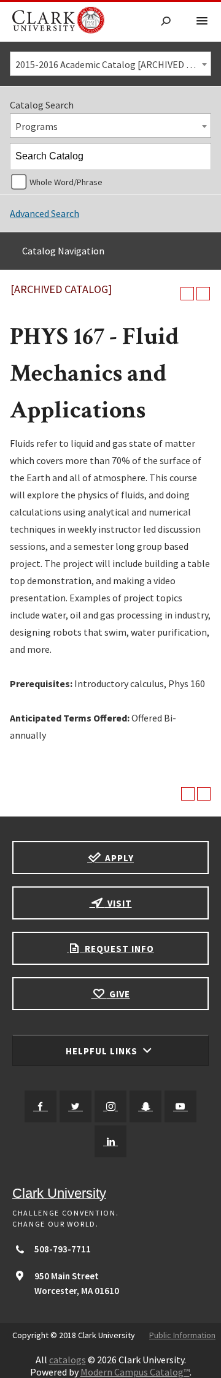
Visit (118, 903)
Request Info (118, 948)
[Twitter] (75, 1106)
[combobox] (110, 63)
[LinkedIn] (110, 1141)
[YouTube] (180, 1106)
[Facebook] (40, 1106)
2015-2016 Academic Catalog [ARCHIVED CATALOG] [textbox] (113, 64)
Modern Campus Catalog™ (135, 1372)
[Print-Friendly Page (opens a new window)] (187, 293)
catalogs (67, 1359)
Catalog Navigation (63, 251)
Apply (118, 858)
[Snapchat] (145, 1106)
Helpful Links (103, 1051)
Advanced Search (44, 213)
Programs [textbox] (36, 126)
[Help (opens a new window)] (203, 293)
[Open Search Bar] (165, 22)
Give (118, 994)
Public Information (182, 1335)
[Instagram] (110, 1106)
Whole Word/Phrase (66, 182)
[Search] (198, 156)
